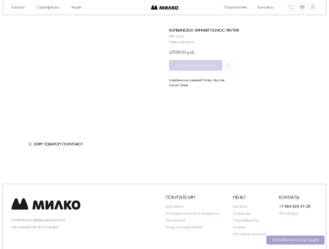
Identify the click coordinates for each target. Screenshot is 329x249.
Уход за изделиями (184, 227)
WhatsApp (288, 213)
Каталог (240, 206)
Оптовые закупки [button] (249, 233)
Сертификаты (246, 220)
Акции (239, 227)
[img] (164, 8)
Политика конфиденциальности (38, 219)
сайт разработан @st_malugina (34, 227)
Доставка (175, 206)
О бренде (241, 213)
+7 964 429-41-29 (294, 206)
